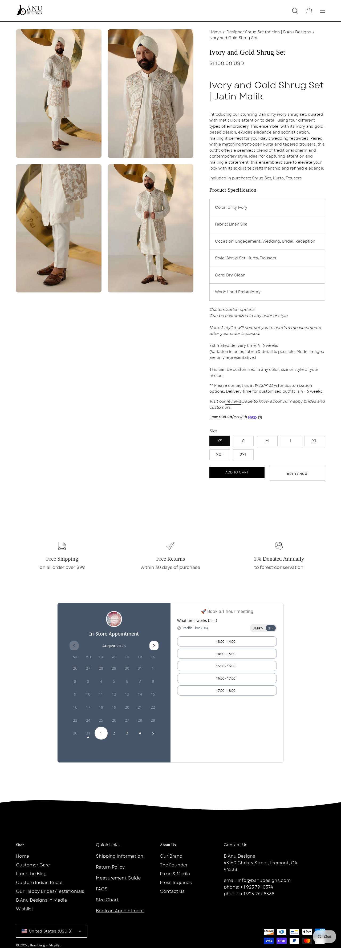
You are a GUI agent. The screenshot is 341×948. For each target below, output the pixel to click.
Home (215, 32)
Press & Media (175, 874)
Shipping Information (119, 856)
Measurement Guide (118, 878)
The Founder (174, 865)
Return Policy (110, 867)
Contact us (172, 891)
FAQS (102, 889)
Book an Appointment (120, 911)
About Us (168, 845)
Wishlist (24, 909)
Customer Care (33, 865)
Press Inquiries (176, 882)
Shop (20, 845)
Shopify (54, 945)
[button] (295, 10)
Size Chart (107, 900)
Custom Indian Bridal (39, 882)
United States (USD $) (51, 931)
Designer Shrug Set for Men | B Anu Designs (268, 32)
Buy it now (297, 474)
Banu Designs (39, 945)
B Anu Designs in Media (41, 900)
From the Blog (31, 874)
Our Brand (171, 856)
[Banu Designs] (29, 10)
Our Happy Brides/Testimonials (50, 891)
